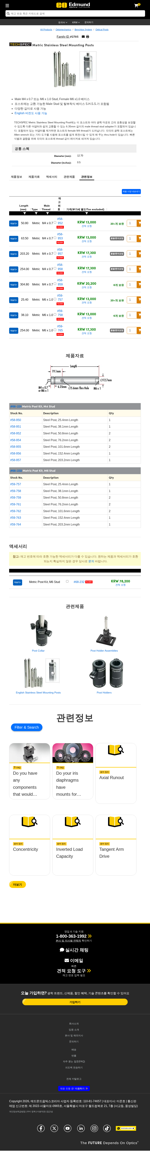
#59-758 (15, 491)
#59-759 (15, 497)
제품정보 (16, 176)
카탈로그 (73, 1079)
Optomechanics (63, 29)
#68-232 (16, 470)
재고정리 (60, 227)
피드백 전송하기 (74, 1067)
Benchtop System (83, 29)
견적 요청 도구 (71, 970)
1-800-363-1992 (71, 936)
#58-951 (15, 426)
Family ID (63, 36)
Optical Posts (101, 29)
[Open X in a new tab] (54, 1129)
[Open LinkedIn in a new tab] (81, 1129)
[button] (87, 36)
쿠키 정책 (31, 1111)
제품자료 (34, 176)
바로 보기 (29, 776)
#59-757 (15, 484)
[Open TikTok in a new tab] (107, 1129)
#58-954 (15, 440)
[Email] (83, 36)
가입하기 (75, 1002)
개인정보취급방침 (17, 1111)
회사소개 (74, 1023)
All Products (46, 29)
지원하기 (72, 1088)
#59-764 (15, 524)
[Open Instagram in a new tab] (94, 1129)
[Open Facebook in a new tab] (41, 1129)
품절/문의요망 (117, 238)
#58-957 (15, 460)
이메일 (76, 960)
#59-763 (15, 517)
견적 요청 (87, 226)
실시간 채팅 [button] (77, 949)
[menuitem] (8, 5)
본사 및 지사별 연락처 (68, 940)
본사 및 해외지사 (74, 1035)
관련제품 (69, 176)
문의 (91, 561)
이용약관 (41, 1111)
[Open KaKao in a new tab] (126, 1129)
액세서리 (51, 176)
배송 (74, 1049)
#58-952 (15, 433)
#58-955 (15, 446)
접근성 (50, 1111)
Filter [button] (19, 727)
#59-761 (15, 504)
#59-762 (15, 511)
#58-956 (15, 453)
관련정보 (86, 176)
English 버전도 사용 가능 (31, 113)
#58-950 (15, 420)
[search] (75, 13)
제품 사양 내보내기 (131, 191)
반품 (74, 1055)
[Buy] (140, 223)
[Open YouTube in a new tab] (67, 1129)
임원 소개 (74, 1029)
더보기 (17, 884)
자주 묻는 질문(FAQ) (74, 1061)
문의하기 (89, 22)
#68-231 (15, 406)
